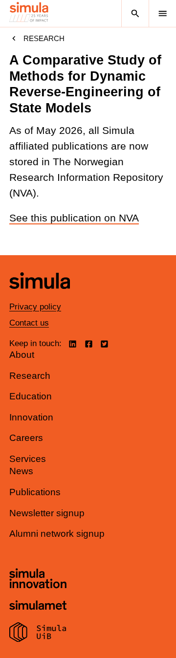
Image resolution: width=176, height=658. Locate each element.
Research (44, 38)
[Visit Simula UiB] (37, 633)
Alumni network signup (57, 533)
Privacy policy (35, 306)
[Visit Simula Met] (37, 606)
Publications (35, 492)
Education (30, 396)
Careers (26, 438)
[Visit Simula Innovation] (37, 580)
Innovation (31, 417)
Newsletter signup (47, 513)
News (21, 471)
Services (27, 459)
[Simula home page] (39, 296)
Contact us (29, 323)
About (21, 355)
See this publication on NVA (74, 218)
